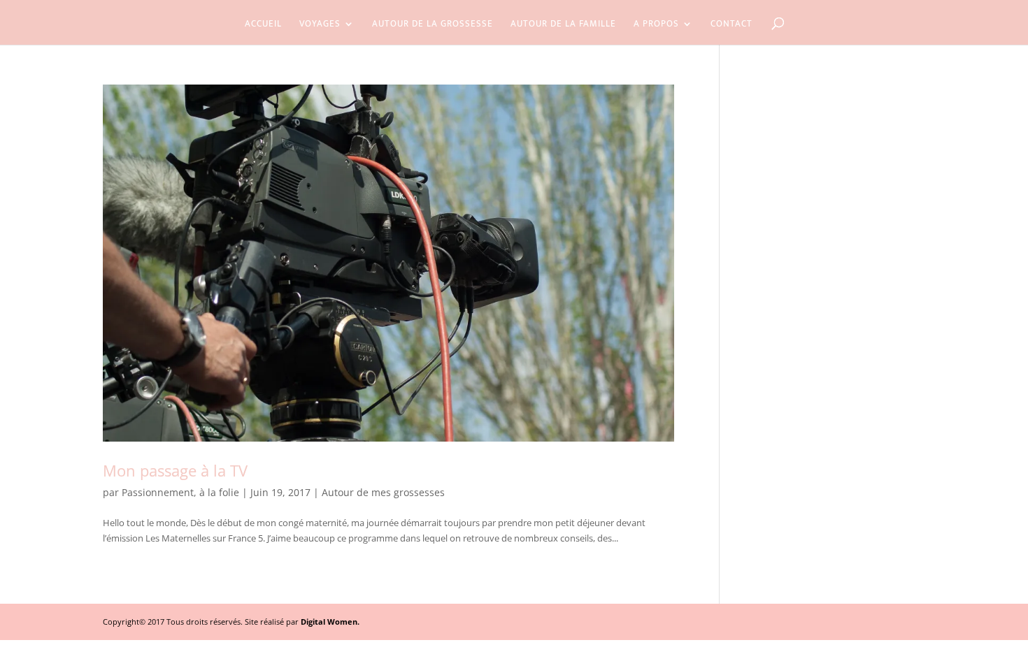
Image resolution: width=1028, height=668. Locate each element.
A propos (656, 25)
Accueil (263, 25)
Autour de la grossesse (432, 25)
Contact (731, 25)
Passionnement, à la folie (180, 492)
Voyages (320, 25)
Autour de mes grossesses (383, 492)
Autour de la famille (563, 25)
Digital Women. (330, 621)
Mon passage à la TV (175, 470)
